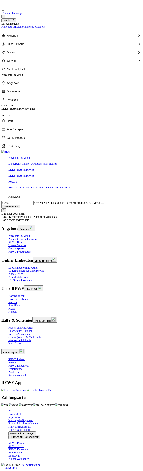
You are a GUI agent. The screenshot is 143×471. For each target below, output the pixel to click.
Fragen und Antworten (20, 327)
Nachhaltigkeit (16, 295)
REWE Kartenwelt (18, 365)
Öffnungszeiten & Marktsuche (25, 337)
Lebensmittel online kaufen (23, 267)
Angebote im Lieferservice (23, 239)
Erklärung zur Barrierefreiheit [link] (24, 437)
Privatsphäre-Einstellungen (23, 423)
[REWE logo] (6, 151)
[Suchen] (102, 203)
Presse (11, 308)
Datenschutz (15, 413)
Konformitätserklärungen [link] (22, 433)
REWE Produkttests (19, 251)
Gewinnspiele (16, 248)
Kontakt (12, 311)
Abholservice (15, 273)
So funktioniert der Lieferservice (26, 270)
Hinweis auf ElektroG (20, 429)
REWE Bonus (16, 242)
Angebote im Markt (19, 235)
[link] (75, 160)
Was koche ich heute (19, 340)
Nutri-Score (14, 343)
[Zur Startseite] (13, 6)
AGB (11, 410)
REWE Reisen (16, 359)
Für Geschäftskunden (20, 280)
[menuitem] (71, 35)
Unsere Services (17, 245)
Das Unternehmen (18, 299)
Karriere (12, 302)
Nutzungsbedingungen (20, 420)
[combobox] (17, 203)
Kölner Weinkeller (18, 375)
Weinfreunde (15, 368)
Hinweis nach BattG (19, 426)
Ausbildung (14, 305)
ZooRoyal (14, 371)
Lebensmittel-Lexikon (20, 330)
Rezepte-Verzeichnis (19, 333)
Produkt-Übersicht (18, 277)
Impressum (14, 417)
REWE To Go (16, 362)
